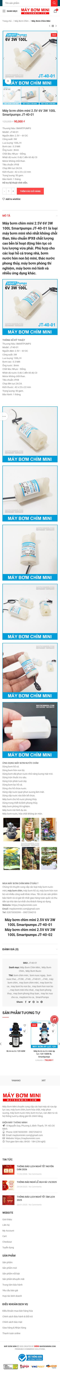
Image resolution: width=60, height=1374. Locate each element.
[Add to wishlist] (25, 1025)
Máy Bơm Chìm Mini (41, 21)
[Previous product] (49, 26)
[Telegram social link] (42, 1002)
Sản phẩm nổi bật (11, 1273)
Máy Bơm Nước (33, 971)
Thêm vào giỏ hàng (30, 191)
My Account (8, 1230)
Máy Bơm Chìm (22, 21)
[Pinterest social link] (34, 1002)
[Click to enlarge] (8, 81)
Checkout (7, 1242)
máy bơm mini (13, 233)
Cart (4, 1236)
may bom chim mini (28, 982)
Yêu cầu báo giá (10, 1290)
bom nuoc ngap (37, 975)
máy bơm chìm (15, 890)
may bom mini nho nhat (22, 990)
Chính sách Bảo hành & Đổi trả (17, 1316)
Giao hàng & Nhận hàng (14, 1327)
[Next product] (56, 26)
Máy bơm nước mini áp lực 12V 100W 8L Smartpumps (44, 1054)
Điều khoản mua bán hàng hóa (17, 1311)
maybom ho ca (26, 997)
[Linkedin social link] (38, 1002)
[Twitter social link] (29, 1002)
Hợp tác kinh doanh (12, 1296)
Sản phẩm (7, 1262)
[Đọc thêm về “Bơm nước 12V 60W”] (25, 1031)
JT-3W (20, 979)
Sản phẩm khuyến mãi (13, 1279)
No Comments (35, 1174)
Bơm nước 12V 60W (16, 1051)
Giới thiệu (7, 1219)
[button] (53, 1031)
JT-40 (28, 979)
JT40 (45, 979)
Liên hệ (6, 1225)
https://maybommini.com (27, 1138)
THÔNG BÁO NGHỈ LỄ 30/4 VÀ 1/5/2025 (37, 1182)
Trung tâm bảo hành (12, 1284)
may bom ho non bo (21, 986)
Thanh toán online (11, 1333)
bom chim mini (21, 975)
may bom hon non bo (42, 986)
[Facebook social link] (25, 1002)
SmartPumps (42, 997)
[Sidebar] (4, 416)
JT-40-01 (36, 979)
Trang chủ (7, 21)
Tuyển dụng (8, 1247)
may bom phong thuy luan (26, 993)
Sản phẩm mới (9, 1268)
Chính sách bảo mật (12, 1322)
